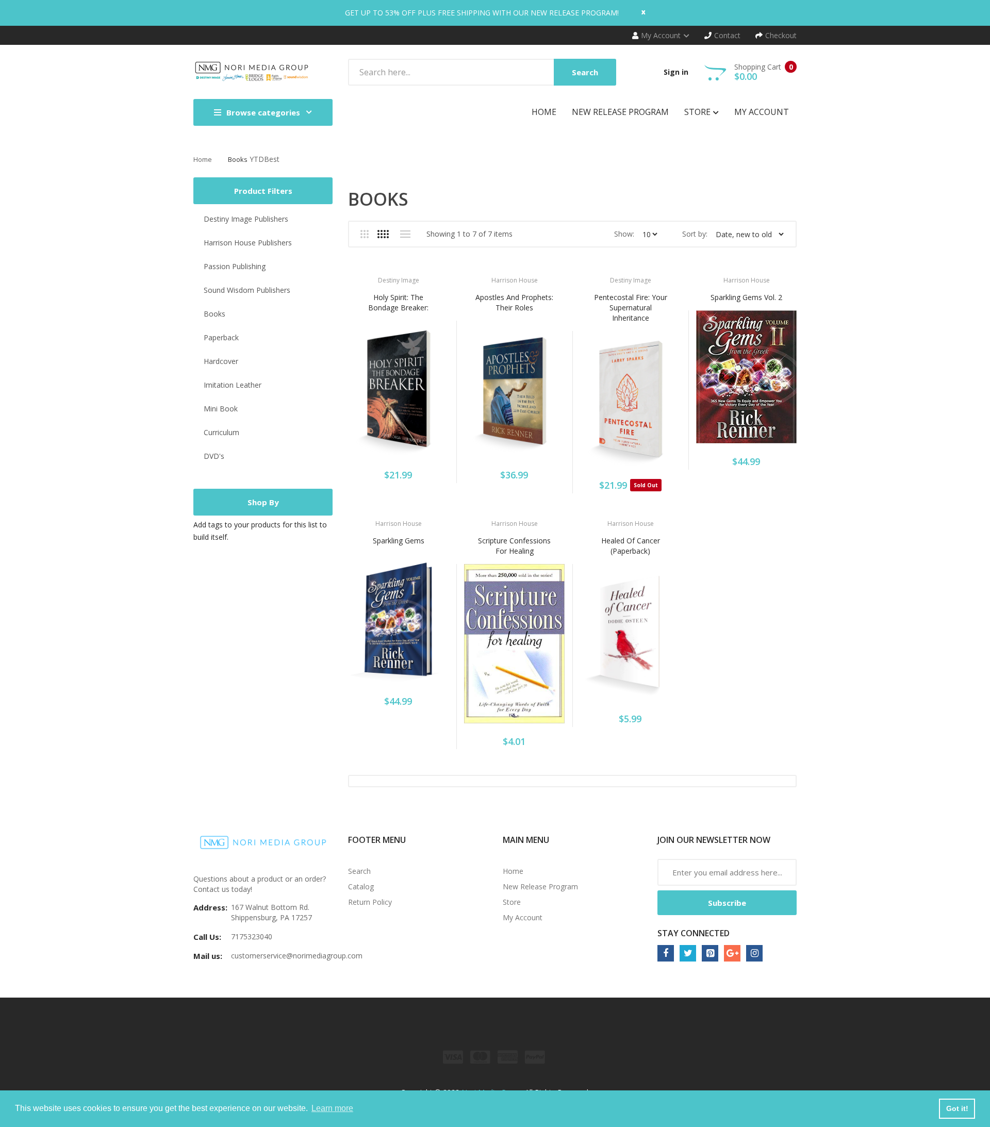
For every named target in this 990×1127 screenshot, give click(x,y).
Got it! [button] (957, 1108)
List (405, 234)
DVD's (214, 456)
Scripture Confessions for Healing (514, 546)
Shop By (263, 502)
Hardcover (221, 361)
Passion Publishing (235, 266)
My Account (522, 917)
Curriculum (221, 432)
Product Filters (263, 191)
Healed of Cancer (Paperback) (630, 546)
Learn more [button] (332, 1108)
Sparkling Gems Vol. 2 (746, 297)
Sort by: (694, 234)
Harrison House (514, 280)
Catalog (361, 886)
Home (202, 159)
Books (238, 159)
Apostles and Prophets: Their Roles (514, 302)
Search (359, 871)
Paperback (221, 337)
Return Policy (370, 902)
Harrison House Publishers (248, 242)
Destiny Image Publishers (246, 219)
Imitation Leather (232, 385)
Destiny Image (398, 280)
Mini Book (221, 408)
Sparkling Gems (398, 540)
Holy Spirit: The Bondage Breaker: (398, 302)
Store (512, 902)
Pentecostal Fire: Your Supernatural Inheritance (630, 307)
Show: (624, 234)
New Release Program (540, 886)
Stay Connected (693, 933)
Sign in (676, 72)
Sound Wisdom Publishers (247, 290)
